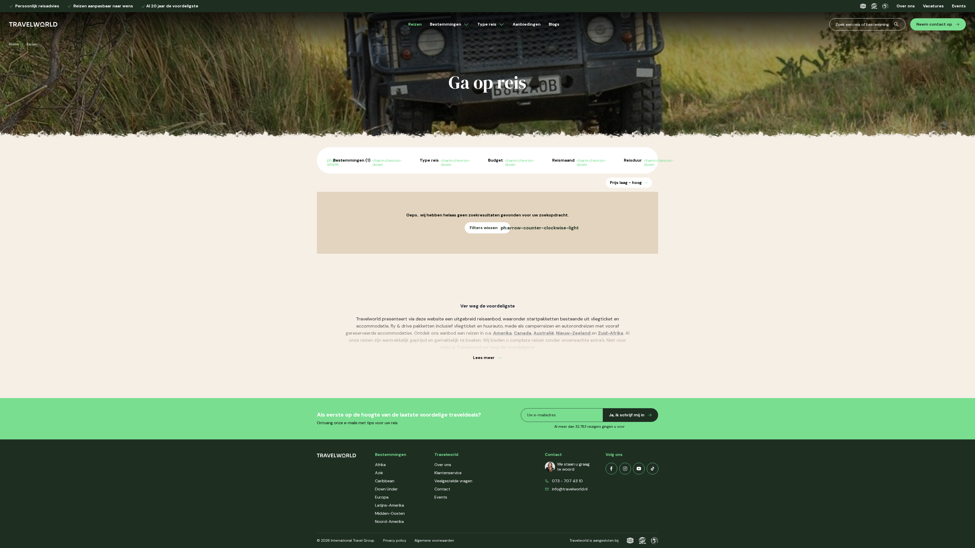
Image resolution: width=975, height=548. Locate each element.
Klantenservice (448, 472)
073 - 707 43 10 (567, 481)
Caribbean (384, 481)
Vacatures (933, 6)
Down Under (386, 489)
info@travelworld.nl (570, 489)
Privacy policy (394, 540)
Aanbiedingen (527, 24)
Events (959, 6)
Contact (442, 489)
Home (14, 44)
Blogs (554, 24)
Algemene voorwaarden (434, 540)
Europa (381, 497)
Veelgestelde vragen (453, 481)
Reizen (415, 24)
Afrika (380, 464)
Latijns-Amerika (389, 505)
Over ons (906, 6)
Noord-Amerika (389, 521)
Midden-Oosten (390, 513)
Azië (379, 472)
